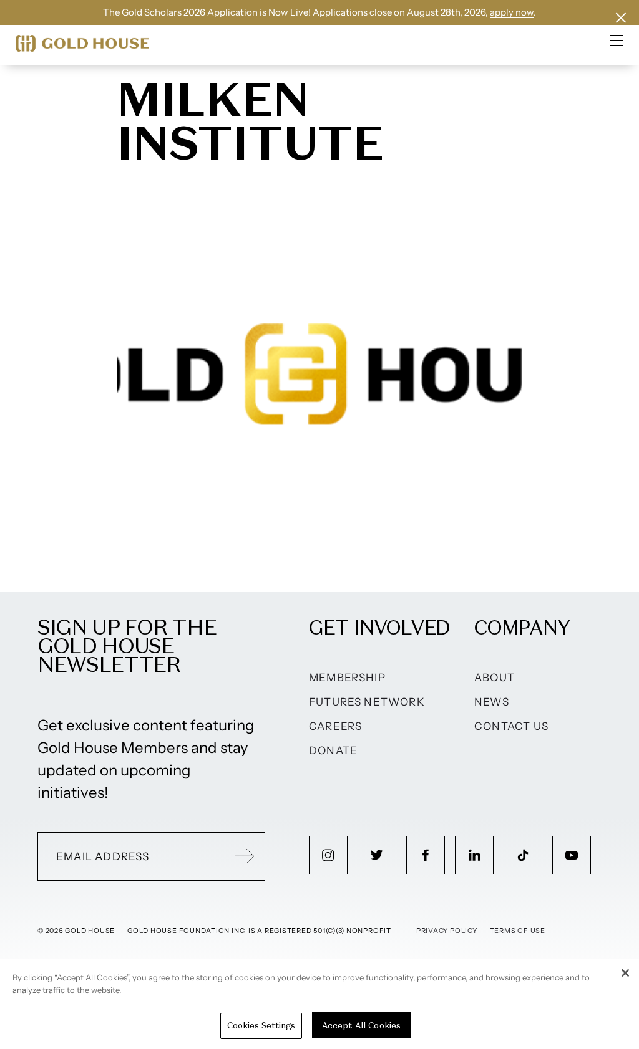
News (491, 702)
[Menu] (617, 40)
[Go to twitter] (377, 855)
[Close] (625, 973)
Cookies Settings (261, 1025)
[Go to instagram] (328, 855)
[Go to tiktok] (523, 855)
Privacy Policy (446, 930)
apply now (512, 12)
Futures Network (367, 702)
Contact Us (511, 726)
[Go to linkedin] (474, 855)
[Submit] (245, 856)
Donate (333, 750)
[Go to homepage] (82, 43)
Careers (335, 726)
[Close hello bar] (621, 17)
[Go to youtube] (571, 855)
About (494, 677)
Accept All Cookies (361, 1025)
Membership (347, 677)
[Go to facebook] (425, 855)
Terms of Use (517, 930)
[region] (319, 1004)
